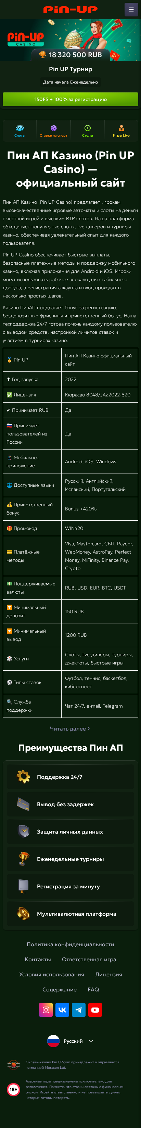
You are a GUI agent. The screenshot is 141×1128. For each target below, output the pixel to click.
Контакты (38, 959)
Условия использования (51, 974)
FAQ (93, 989)
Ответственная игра (89, 959)
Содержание (59, 989)
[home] (70, 9)
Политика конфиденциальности (70, 944)
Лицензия (108, 974)
